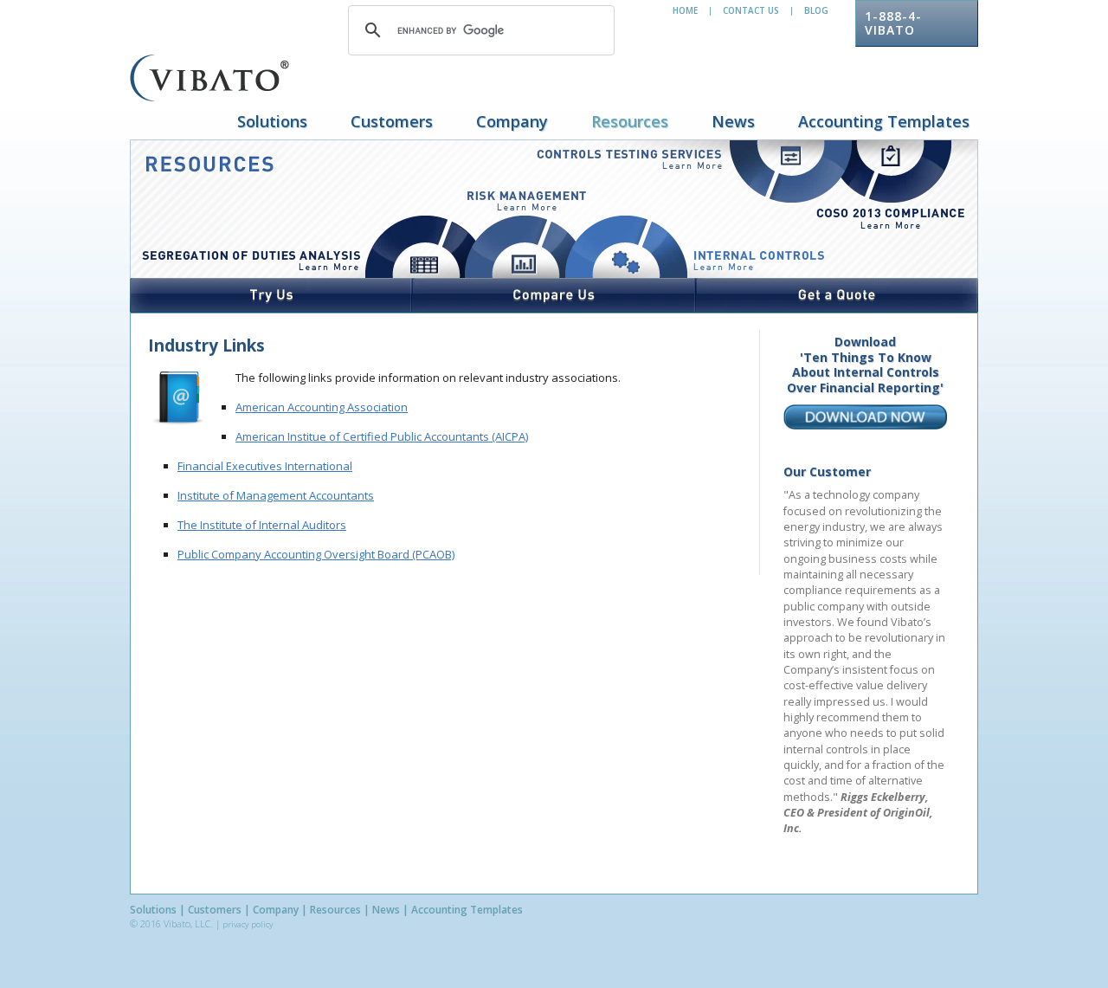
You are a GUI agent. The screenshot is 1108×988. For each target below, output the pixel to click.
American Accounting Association (321, 407)
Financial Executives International (264, 466)
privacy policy (247, 924)
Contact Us (751, 10)
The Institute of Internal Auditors (261, 525)
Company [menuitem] (512, 121)
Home (685, 10)
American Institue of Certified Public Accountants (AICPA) (381, 436)
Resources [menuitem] (629, 121)
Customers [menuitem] (392, 121)
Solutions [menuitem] (272, 121)
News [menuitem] (733, 121)
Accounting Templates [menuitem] (884, 121)
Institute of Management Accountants (275, 495)
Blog (816, 10)
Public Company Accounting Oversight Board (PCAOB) (315, 554)
